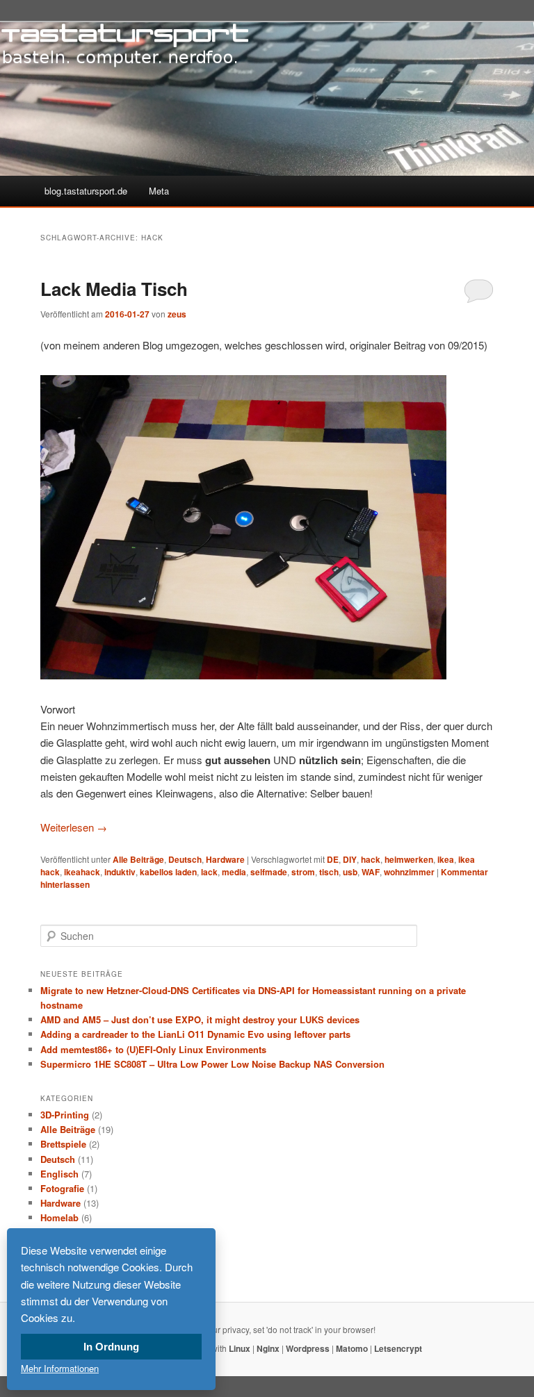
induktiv (120, 872)
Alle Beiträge (138, 859)
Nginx (268, 1348)
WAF (371, 872)
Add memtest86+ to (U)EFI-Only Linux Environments (153, 1049)
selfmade (268, 872)
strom (303, 872)
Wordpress (308, 1348)
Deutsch (185, 859)
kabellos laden (168, 872)
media (234, 872)
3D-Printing (64, 1114)
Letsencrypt (398, 1348)
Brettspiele (63, 1143)
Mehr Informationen (60, 1368)
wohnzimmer (409, 872)
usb (350, 872)
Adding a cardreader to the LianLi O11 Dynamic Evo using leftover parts (195, 1034)
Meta (159, 190)
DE (333, 859)
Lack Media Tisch (114, 288)
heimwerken (409, 859)
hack (370, 859)
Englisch (59, 1173)
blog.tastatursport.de (85, 190)
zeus (177, 314)
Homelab (59, 1217)
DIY (350, 859)
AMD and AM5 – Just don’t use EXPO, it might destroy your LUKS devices (199, 1019)
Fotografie (62, 1188)
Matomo (352, 1348)
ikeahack (82, 872)
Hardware (225, 859)
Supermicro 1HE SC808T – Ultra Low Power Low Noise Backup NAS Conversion (212, 1064)
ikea (445, 859)
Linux (239, 1348)
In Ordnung (111, 1347)
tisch (329, 872)
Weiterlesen (73, 827)
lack (209, 872)
